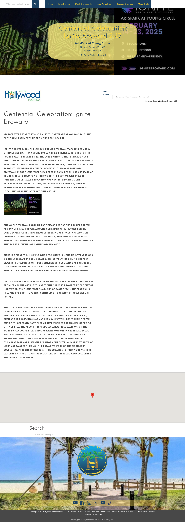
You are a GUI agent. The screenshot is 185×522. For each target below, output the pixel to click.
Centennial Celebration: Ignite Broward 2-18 (160, 101)
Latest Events (64, 4)
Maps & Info (143, 4)
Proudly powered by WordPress (82, 519)
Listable (100, 519)
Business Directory (125, 4)
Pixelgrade (109, 519)
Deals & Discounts (83, 4)
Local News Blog (104, 4)
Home (50, 4)
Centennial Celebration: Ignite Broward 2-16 (132, 97)
